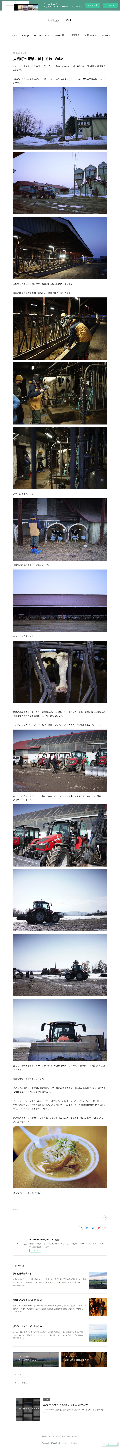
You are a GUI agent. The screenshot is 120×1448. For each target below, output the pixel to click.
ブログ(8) (16, 1210)
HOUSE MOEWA (41, 35)
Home (14, 35)
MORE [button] (105, 35)
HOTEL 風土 (60, 35)
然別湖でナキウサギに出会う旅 (27, 1326)
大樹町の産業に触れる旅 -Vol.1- (28, 1299)
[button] (14, 35)
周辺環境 (75, 35)
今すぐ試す (92, 5)
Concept (25, 35)
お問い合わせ (91, 35)
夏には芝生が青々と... (23, 1273)
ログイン (110, 5)
